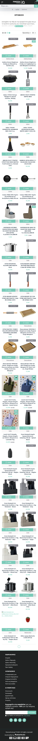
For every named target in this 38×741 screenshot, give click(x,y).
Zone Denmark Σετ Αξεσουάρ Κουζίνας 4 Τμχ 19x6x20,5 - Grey (28, 505)
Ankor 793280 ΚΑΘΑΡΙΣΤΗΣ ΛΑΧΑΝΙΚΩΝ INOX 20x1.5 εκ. (10, 129)
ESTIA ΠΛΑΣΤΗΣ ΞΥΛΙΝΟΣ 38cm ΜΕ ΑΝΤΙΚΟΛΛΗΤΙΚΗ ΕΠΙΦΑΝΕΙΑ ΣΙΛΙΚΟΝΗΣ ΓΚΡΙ (10, 331)
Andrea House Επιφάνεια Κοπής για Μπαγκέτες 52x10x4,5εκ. (10, 63)
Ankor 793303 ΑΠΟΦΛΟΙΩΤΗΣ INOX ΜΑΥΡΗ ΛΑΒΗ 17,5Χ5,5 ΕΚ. (28, 129)
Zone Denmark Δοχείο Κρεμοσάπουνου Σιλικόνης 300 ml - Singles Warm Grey (28, 471)
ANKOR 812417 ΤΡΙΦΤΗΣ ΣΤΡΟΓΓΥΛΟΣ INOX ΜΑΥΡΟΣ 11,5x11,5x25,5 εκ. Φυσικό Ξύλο (10, 163)
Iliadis (28, 157)
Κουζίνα (17, 9)
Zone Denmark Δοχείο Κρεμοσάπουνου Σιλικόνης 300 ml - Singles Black (10, 471)
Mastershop (27, 632)
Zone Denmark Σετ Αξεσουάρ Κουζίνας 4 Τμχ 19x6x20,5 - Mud (10, 537)
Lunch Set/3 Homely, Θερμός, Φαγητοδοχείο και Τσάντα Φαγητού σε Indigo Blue (27, 402)
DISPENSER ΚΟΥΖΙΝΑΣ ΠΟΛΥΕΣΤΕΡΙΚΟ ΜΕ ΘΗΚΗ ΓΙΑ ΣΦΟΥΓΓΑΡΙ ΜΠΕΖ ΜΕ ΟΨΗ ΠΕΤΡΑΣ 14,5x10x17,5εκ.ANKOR (10, 231)
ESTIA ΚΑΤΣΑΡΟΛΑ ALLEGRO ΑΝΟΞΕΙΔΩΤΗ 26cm (10, 265)
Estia (10, 260)
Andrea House (10, 59)
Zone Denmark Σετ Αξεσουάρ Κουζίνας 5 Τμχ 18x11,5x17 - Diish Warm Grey (28, 604)
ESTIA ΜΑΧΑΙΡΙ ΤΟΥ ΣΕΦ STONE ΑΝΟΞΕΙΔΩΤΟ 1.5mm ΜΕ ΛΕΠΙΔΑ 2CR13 (28, 298)
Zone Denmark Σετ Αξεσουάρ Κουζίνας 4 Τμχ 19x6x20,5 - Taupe (28, 537)
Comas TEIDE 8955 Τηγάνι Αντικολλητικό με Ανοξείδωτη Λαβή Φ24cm (10, 196)
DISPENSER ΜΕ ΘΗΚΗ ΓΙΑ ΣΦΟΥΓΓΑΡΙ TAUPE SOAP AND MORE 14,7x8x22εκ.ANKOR (27, 230)
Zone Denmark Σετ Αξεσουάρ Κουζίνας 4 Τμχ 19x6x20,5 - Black (10, 505)
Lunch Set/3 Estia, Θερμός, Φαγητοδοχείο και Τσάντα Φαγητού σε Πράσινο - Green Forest (10, 402)
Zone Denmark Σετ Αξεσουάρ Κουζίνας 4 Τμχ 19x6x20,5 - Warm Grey (10, 570)
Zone (27, 431)
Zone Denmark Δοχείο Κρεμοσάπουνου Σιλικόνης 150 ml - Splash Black (28, 437)
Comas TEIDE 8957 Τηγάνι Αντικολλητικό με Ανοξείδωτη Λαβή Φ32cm (28, 196)
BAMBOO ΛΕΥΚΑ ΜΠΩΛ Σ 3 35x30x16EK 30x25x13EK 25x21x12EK (28, 162)
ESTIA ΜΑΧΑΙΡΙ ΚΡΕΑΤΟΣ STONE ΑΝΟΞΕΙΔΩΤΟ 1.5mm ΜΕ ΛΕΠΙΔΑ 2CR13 (10, 298)
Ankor (10, 91)
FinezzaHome (28, 326)
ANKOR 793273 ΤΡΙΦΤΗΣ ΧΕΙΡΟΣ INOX (27, 96)
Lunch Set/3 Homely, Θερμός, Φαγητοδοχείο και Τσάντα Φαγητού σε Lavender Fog (10, 437)
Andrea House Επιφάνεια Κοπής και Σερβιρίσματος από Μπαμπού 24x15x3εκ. (28, 63)
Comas (10, 191)
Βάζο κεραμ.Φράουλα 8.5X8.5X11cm (28, 637)
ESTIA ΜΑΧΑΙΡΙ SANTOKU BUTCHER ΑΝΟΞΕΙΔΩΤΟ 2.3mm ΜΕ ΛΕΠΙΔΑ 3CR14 (27, 265)
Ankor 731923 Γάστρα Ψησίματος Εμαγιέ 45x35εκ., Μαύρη (10, 96)
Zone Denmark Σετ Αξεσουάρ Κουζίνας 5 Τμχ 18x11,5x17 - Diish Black (10, 603)
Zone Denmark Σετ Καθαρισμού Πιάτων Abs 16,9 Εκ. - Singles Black (10, 637)
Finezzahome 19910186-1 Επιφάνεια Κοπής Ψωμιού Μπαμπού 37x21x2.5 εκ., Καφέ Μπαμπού (28, 331)
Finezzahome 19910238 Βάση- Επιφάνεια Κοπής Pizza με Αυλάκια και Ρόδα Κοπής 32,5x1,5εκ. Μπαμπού (10, 367)
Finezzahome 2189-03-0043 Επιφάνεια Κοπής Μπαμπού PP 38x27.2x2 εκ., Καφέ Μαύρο (28, 366)
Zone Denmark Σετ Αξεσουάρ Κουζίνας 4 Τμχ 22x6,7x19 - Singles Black (28, 570)
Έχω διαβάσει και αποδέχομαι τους (18, 715)
